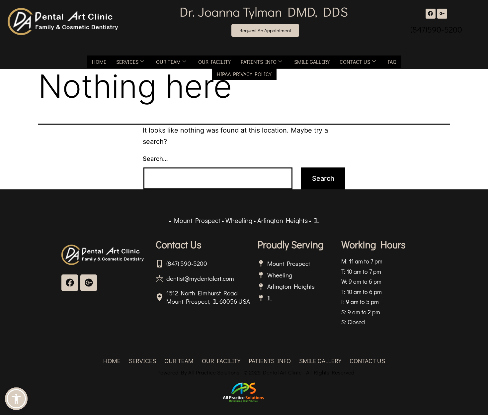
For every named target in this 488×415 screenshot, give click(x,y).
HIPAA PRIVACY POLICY (244, 73)
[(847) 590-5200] (159, 263)
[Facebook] (431, 14)
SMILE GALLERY (312, 61)
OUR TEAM (168, 61)
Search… (155, 158)
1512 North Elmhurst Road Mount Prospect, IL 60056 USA (208, 297)
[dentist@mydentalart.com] (159, 278)
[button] (16, 398)
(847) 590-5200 (186, 263)
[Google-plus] (88, 282)
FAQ (392, 61)
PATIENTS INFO (259, 61)
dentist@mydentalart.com (200, 278)
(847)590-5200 (436, 29)
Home (99, 61)
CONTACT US (355, 61)
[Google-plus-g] (442, 14)
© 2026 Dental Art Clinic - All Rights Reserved (299, 372)
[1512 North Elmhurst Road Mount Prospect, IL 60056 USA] (159, 297)
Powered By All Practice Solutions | (200, 372)
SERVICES (127, 61)
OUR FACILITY (214, 61)
